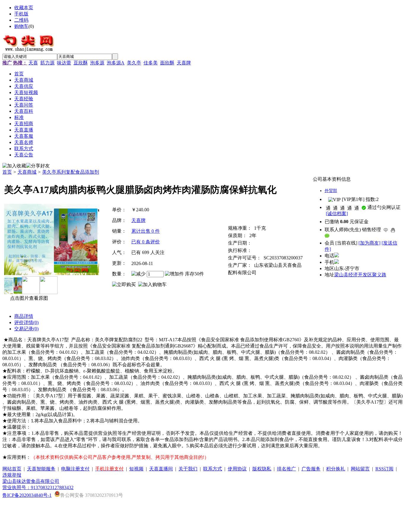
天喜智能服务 (41, 468)
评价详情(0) (26, 322)
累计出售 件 (145, 231)
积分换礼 (335, 468)
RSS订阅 (384, 468)
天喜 (33, 62)
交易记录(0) (26, 328)
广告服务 (311, 468)
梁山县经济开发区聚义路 (360, 274)
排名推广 (286, 468)
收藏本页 (23, 7)
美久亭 (134, 62)
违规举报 (11, 475)
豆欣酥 (81, 62)
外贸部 (331, 190)
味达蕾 (64, 62)
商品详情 (23, 316)
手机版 (21, 13)
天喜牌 (184, 62)
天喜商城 (26, 172)
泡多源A (116, 62)
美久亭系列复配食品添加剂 (70, 172)
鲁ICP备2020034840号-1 (27, 495)
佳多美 (150, 62)
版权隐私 (261, 468)
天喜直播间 (161, 468)
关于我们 (187, 468)
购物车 (21, 26)
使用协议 (237, 468)
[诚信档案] (337, 213)
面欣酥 (167, 62)
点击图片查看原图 (28, 298)
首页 (7, 172)
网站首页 (11, 468)
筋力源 (47, 62)
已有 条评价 (145, 241)
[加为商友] (369, 242)
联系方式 (212, 468)
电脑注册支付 (75, 468)
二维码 (21, 20)
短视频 (136, 468)
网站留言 (360, 468)
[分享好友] (38, 166)
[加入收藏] (14, 166)
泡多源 (97, 62)
